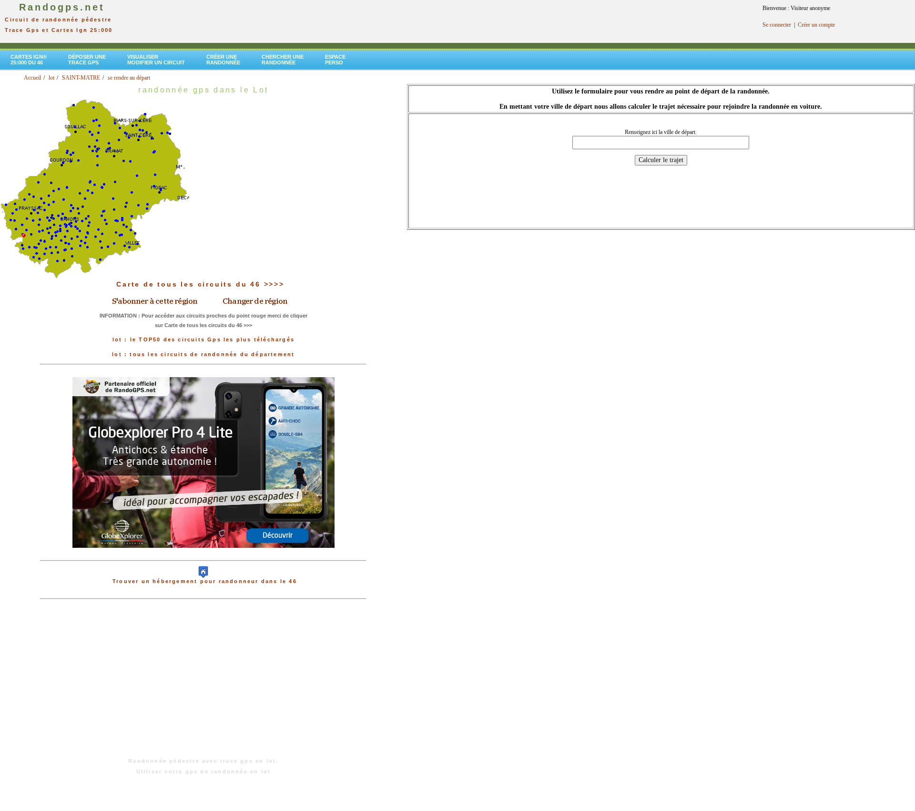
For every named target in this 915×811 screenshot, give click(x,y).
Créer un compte (816, 24)
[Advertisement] (203, 683)
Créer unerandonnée (223, 59)
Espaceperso (335, 59)
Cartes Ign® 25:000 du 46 (28, 59)
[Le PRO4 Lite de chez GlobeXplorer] (203, 555)
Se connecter (776, 24)
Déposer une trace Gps (87, 59)
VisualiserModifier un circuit (156, 59)
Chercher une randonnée (283, 59)
